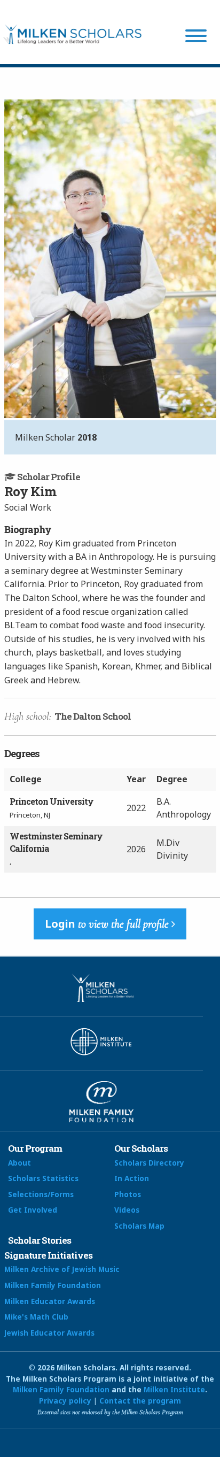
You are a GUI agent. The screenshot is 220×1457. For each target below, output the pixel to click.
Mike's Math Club (36, 1317)
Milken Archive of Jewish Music (62, 1269)
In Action (131, 1178)
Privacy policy (65, 1401)
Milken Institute (174, 1389)
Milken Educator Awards (49, 1301)
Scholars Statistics (43, 1178)
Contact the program (140, 1401)
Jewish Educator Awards (49, 1333)
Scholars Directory (149, 1163)
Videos (126, 1210)
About (19, 1163)
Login (107, 923)
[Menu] (196, 37)
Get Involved (32, 1210)
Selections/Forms (41, 1194)
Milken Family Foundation (52, 1285)
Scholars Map (139, 1226)
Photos (127, 1194)
